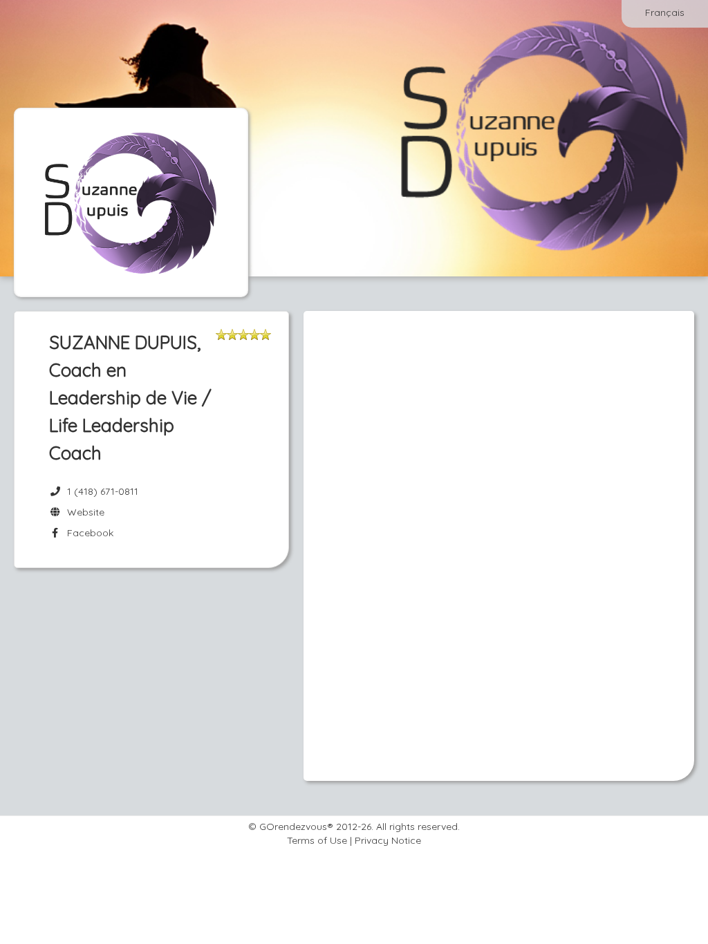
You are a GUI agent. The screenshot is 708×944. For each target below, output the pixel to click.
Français (664, 12)
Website (83, 512)
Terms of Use (317, 840)
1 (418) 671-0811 (102, 491)
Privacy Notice (388, 840)
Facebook (87, 533)
